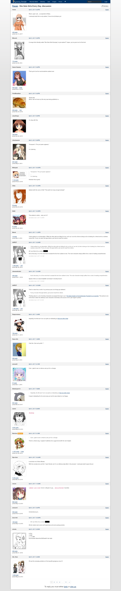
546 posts (14, 87)
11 (66, 582)
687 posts (14, 403)
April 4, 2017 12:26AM (34, 242)
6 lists (22, 451)
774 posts (14, 61)
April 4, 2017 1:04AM (34, 314)
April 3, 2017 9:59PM (34, 140)
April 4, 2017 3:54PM (34, 507)
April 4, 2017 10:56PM (34, 517)
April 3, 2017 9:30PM (34, 38)
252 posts (14, 110)
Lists (48, 1)
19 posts (14, 236)
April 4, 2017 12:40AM (34, 271)
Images (54, 1)
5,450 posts (15, 478)
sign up (73, 586)
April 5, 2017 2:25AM (34, 529)
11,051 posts (15, 451)
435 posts (14, 32)
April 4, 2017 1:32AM (34, 339)
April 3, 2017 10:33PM (34, 186)
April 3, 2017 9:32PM (34, 67)
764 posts (14, 134)
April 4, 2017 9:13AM (34, 433)
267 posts (14, 162)
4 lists (20, 87)
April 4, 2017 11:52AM (34, 483)
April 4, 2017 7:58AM (34, 389)
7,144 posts (15, 180)
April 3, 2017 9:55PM (34, 116)
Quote (107, 9)
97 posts (14, 383)
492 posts (14, 358)
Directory (42, 1)
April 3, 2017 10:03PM (34, 167)
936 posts (14, 512)
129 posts (14, 522)
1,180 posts (15, 265)
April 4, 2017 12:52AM (34, 285)
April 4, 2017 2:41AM (34, 364)
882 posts (14, 502)
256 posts (14, 275)
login (66, 586)
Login (106, 1)
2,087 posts (15, 427)
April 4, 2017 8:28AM (34, 408)
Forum (60, 1)
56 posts (14, 205)
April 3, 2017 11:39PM (34, 232)
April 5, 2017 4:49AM (34, 557)
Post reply (105, 6)
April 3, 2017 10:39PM (34, 211)
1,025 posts (15, 575)
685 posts (14, 551)
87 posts (14, 226)
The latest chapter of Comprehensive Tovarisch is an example (82, 296)
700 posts (14, 333)
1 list (20, 110)
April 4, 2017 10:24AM (34, 457)
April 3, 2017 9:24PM (34, 9)
